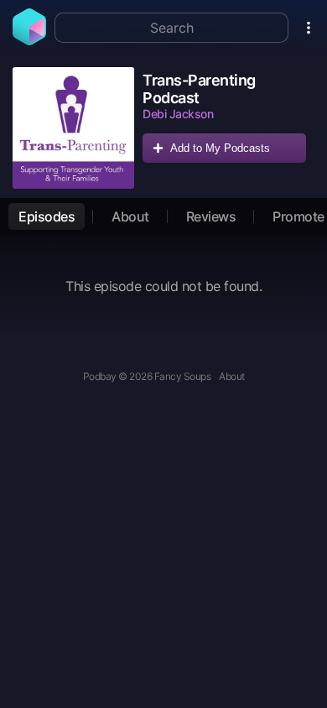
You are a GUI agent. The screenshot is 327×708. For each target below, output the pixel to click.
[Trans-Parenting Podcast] (73, 128)
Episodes (46, 216)
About (130, 216)
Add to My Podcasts (220, 148)
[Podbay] (29, 40)
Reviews (211, 216)
